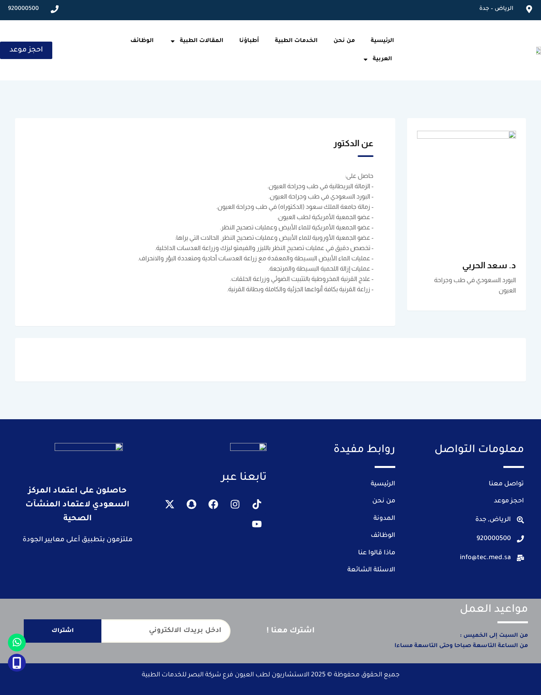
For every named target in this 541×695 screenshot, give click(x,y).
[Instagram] (235, 504)
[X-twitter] (169, 504)
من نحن (344, 41)
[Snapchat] (191, 504)
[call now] (17, 663)
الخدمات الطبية (296, 41)
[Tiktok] (257, 504)
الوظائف (142, 41)
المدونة (384, 518)
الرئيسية (382, 41)
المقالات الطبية (201, 41)
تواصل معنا (506, 484)
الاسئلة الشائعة (371, 570)
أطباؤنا (249, 41)
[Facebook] (213, 504)
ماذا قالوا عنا (376, 553)
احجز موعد (509, 501)
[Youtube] (257, 524)
